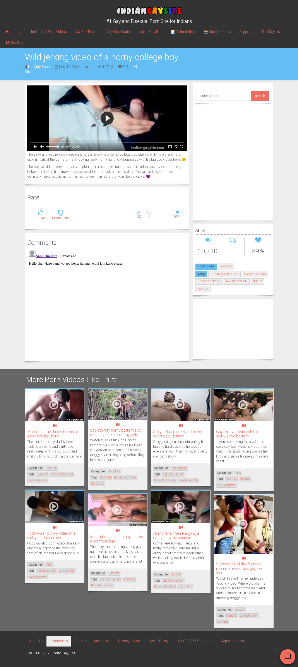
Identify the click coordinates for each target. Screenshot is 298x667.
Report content (232, 641)
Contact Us (59, 641)
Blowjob (176, 574)
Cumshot (114, 573)
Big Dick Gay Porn (173, 474)
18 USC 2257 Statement (194, 641)
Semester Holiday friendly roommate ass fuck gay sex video (239, 568)
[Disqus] (107, 302)
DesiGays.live (272, 32)
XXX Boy (203, 288)
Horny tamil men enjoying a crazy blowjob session (176, 535)
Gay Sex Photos (86, 32)
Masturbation (179, 468)
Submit (80, 641)
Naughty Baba (39, 67)
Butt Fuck (51, 468)
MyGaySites (15, 43)
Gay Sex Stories (119, 32)
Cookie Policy (158, 641)
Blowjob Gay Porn (164, 586)
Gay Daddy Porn (37, 480)
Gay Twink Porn (255, 274)
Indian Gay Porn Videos (49, 32)
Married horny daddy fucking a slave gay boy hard (52, 433)
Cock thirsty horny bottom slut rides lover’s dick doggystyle (115, 432)
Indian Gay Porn (151, 32)
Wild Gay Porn (67, 570)
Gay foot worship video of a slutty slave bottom (239, 433)
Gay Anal (43, 474)
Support (245, 32)
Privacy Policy (129, 641)
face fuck (231, 478)
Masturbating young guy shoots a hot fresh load (116, 538)
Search (260, 96)
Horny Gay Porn (209, 281)
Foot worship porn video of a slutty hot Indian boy (51, 535)
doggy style (97, 483)
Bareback (240, 609)
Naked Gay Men (236, 281)
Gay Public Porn (249, 615)
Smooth (226, 266)
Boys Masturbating (224, 274)
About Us (36, 641)
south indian (185, 586)
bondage (245, 478)
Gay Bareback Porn (62, 474)
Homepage (14, 32)
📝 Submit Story (183, 32)
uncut (257, 281)
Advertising (102, 641)
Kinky (238, 473)
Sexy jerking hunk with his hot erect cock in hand (177, 433)
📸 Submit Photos (218, 32)
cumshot (129, 579)
